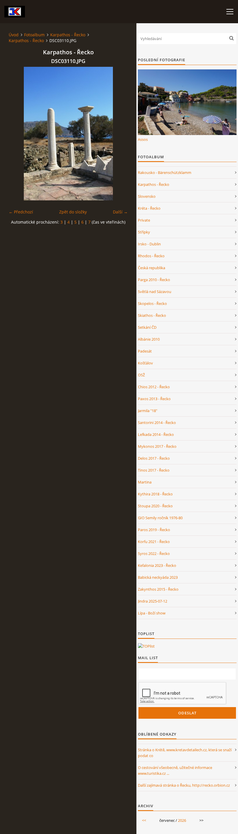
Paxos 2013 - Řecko (154, 398)
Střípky (144, 232)
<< (144, 820)
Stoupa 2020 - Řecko (155, 505)
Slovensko (147, 196)
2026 (182, 820)
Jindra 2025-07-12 (152, 601)
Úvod (14, 34)
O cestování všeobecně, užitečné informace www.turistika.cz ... (175, 770)
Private (144, 220)
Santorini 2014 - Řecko (157, 422)
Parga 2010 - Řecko (154, 279)
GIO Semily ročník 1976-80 (160, 517)
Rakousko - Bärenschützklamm (164, 172)
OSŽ (141, 375)
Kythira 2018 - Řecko (155, 494)
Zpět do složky (73, 212)
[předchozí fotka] (18, 133)
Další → (120, 212)
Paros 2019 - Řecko (154, 529)
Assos (143, 139)
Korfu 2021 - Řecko (154, 541)
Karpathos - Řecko (67, 34)
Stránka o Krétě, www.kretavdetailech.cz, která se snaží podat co (185, 752)
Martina (145, 482)
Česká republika (151, 267)
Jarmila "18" (147, 410)
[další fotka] (118, 133)
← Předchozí (21, 212)
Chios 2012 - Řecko (154, 386)
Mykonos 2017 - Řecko (157, 446)
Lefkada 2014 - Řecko (156, 434)
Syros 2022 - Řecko (154, 553)
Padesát (145, 351)
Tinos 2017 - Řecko (154, 470)
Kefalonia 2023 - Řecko (157, 565)
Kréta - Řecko (149, 208)
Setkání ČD (147, 327)
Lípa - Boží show (151, 613)
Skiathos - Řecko (152, 315)
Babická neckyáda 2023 (158, 577)
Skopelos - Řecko (152, 303)
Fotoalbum (34, 34)
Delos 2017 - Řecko (154, 458)
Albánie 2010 (149, 339)
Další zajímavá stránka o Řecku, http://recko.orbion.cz (184, 785)
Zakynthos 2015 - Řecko (158, 589)
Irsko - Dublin (149, 244)
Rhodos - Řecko (151, 255)
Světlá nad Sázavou (154, 291)
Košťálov (145, 363)
